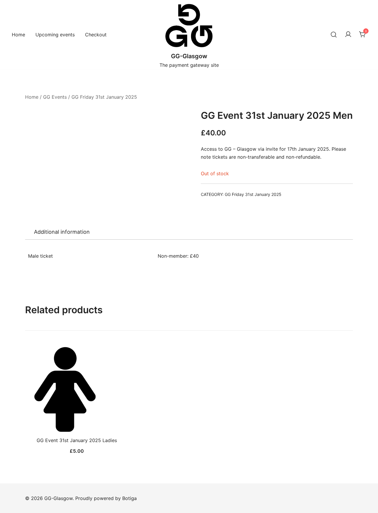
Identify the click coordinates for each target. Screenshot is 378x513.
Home (18, 35)
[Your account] (348, 34)
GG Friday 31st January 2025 (104, 97)
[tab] (62, 232)
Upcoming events (55, 35)
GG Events (55, 97)
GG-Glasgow (189, 56)
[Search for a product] (333, 34)
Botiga (129, 498)
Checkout (96, 35)
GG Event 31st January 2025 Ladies (77, 440)
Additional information (62, 232)
